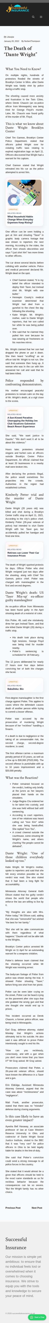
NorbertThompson (32, 41)
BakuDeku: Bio (15, 689)
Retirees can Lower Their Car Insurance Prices (23, 554)
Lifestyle (10, 37)
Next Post (37, 1208)
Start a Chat (39, 1317)
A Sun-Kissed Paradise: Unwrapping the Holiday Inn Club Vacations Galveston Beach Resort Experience (22, 422)
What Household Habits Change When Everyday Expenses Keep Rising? (20, 219)
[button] (33, 17)
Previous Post (13, 1208)
